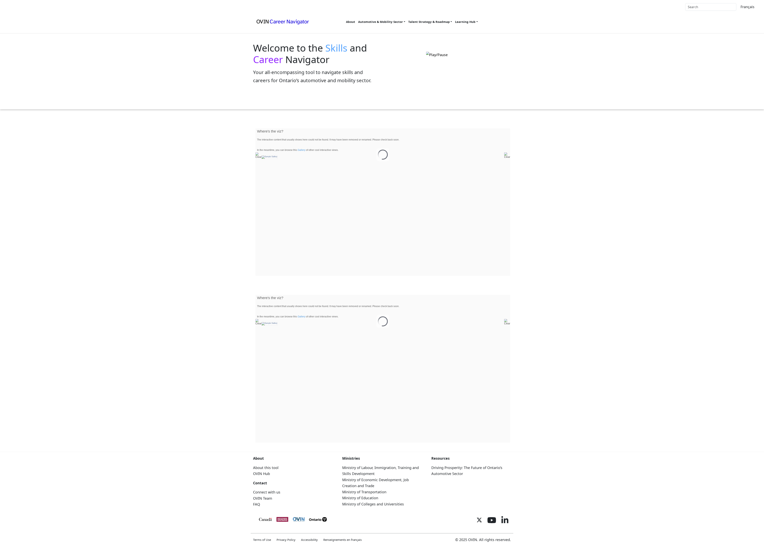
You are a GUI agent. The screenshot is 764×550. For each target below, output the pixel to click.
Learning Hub (465, 22)
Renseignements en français (342, 540)
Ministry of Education (360, 497)
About (350, 22)
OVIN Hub (261, 473)
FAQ (256, 504)
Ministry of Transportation (364, 492)
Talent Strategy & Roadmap (429, 22)
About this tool (266, 467)
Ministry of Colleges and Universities (373, 504)
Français (747, 6)
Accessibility (309, 540)
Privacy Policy (286, 540)
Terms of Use (262, 540)
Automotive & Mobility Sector (380, 22)
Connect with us (266, 492)
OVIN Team (262, 498)
